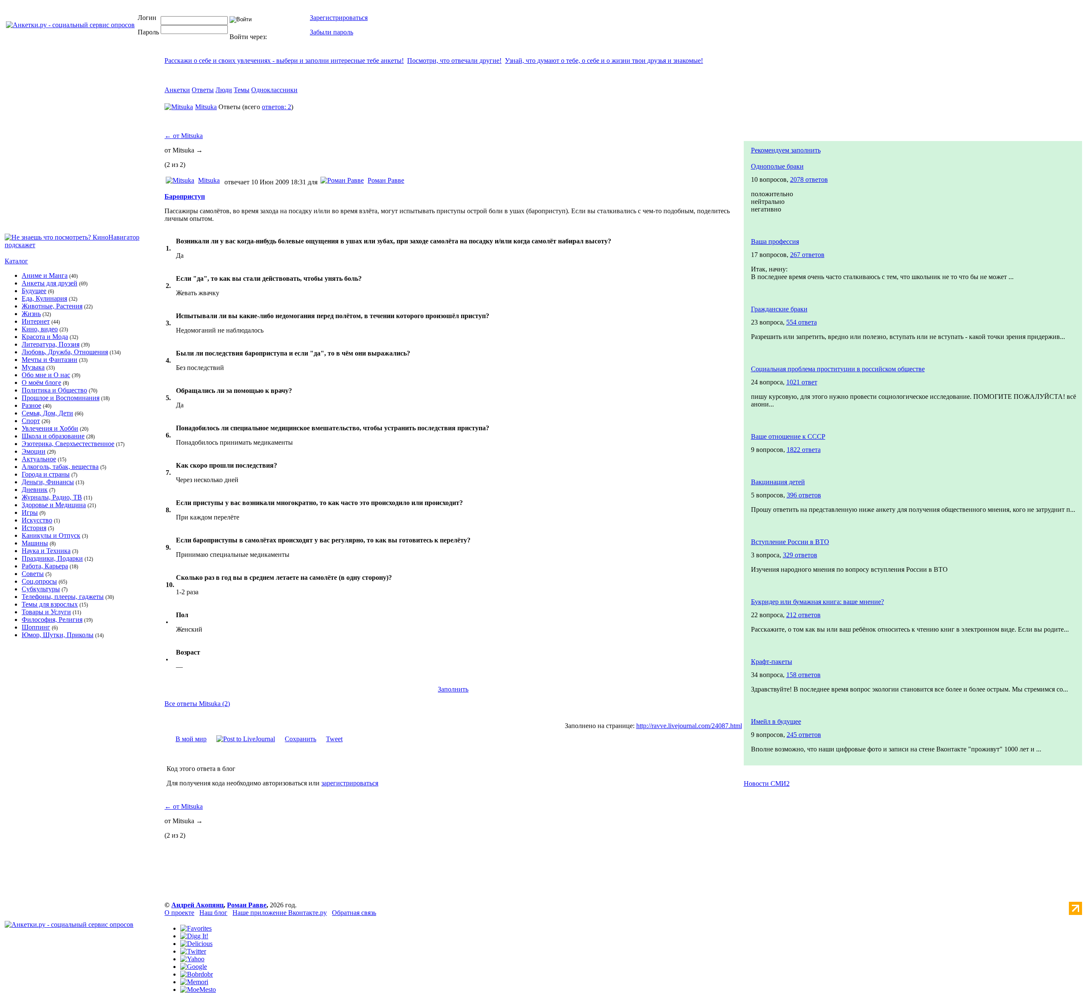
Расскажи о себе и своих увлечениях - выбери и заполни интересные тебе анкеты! (284, 60)
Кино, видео (40, 329)
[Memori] (194, 981)
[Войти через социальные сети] (282, 36)
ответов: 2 (276, 106)
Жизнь (31, 313)
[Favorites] (196, 928)
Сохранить (300, 738)
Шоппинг (36, 627)
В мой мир (191, 738)
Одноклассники (274, 89)
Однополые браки (777, 166)
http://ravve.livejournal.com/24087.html (689, 725)
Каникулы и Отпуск (51, 535)
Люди (223, 89)
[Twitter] (193, 951)
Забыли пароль (331, 32)
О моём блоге (41, 382)
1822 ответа (804, 449)
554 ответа (801, 322)
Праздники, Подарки (52, 558)
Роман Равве (386, 180)
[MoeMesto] (198, 989)
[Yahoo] (192, 959)
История (34, 527)
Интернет (36, 321)
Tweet (334, 738)
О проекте (179, 912)
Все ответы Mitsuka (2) (197, 703)
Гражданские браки (779, 309)
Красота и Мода (45, 336)
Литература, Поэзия (50, 344)
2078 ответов (809, 179)
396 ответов (804, 495)
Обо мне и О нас (46, 374)
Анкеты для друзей (49, 283)
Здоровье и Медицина (54, 504)
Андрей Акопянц (197, 905)
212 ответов (803, 614)
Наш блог (213, 912)
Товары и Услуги (46, 611)
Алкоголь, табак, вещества (60, 466)
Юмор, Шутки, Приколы (58, 634)
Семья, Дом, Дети (47, 413)
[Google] (193, 966)
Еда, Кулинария (44, 298)
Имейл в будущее (776, 721)
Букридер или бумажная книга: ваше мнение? (817, 601)
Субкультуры (41, 589)
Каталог (16, 261)
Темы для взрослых (50, 604)
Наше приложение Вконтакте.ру (279, 912)
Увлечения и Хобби (50, 428)
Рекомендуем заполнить (786, 150)
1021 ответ (801, 382)
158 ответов (803, 674)
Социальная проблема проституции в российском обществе (838, 369)
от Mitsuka (183, 135)
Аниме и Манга (45, 275)
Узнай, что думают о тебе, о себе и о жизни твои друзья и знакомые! (604, 60)
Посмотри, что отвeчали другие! (454, 60)
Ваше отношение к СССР (788, 436)
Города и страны (46, 474)
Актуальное (39, 459)
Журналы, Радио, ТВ (52, 497)
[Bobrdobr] (196, 974)
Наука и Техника (46, 550)
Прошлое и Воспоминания (60, 397)
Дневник (35, 489)
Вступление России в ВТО (790, 541)
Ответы (203, 89)
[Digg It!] (194, 936)
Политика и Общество (54, 390)
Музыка (33, 367)
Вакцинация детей (778, 482)
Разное (31, 405)
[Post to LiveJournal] (245, 738)
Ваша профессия (775, 241)
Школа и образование (53, 436)
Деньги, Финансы (48, 482)
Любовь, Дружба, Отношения (65, 352)
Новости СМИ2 (767, 783)
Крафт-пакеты (771, 661)
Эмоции (33, 451)
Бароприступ (184, 196)
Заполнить (453, 689)
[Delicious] (196, 943)
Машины (35, 543)
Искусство (37, 520)
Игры (30, 512)
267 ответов (807, 254)
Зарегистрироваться (339, 17)
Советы (33, 573)
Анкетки (177, 89)
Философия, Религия (52, 619)
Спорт (31, 420)
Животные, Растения (52, 306)
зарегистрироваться (349, 783)
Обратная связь (354, 912)
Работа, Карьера (45, 566)
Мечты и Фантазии (49, 359)
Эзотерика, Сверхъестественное (68, 443)
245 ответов (804, 734)
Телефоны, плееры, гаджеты (63, 596)
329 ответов (800, 555)
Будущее (34, 290)
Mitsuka (206, 106)
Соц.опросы (39, 581)
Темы (241, 89)
